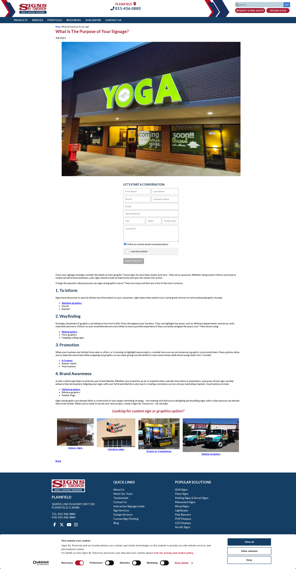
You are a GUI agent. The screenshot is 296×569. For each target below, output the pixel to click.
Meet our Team (122, 493)
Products (21, 20)
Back (58, 460)
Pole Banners (183, 514)
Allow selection (249, 551)
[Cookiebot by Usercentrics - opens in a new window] (40, 563)
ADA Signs (181, 489)
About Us (118, 489)
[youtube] (69, 525)
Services (37, 20)
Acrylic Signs (182, 527)
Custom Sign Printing (125, 518)
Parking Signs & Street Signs (191, 498)
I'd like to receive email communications (147, 244)
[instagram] (76, 525)
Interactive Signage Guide (129, 506)
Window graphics (72, 302)
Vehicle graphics (71, 389)
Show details (182, 563)
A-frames (67, 360)
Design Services (123, 514)
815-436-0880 (127, 8)
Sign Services (121, 510)
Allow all (249, 542)
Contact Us (113, 20)
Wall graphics (70, 331)
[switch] (109, 562)
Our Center (93, 20)
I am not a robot (139, 251)
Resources (73, 20)
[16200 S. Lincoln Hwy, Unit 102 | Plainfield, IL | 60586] (134, 4)
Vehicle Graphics (210, 453)
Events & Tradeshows (159, 451)
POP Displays (183, 518)
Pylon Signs (182, 493)
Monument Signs (185, 502)
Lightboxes (181, 510)
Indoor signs (75, 447)
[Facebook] (55, 525)
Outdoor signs (116, 449)
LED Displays (183, 523)
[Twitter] (62, 525)
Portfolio (54, 20)
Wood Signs (182, 506)
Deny (249, 560)
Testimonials (120, 498)
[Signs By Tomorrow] (33, 12)
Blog (58, 26)
